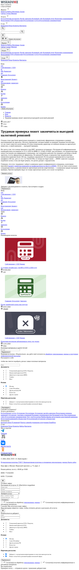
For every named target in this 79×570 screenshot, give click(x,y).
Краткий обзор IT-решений (10, 422)
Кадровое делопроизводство (42, 415)
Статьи (8, 13)
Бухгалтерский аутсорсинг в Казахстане (41, 419)
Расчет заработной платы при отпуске (14, 304)
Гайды (3, 13)
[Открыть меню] (4, 38)
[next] (6, 407)
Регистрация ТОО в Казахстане (12, 20)
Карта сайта (72, 462)
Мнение (14, 13)
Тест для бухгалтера (34, 417)
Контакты (23, 26)
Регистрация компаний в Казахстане (14, 419)
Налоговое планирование (64, 19)
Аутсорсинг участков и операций (20, 415)
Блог (6, 114)
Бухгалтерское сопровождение (50, 20)
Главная (7, 112)
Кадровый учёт (37, 19)
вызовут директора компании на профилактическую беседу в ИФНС (32, 166)
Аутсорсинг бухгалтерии (25, 413)
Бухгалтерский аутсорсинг (10, 19)
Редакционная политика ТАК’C (12, 462)
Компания (4, 26)
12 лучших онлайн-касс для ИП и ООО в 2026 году (19, 268)
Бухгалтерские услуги (31, 20)
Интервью (16, 12)
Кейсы (9, 12)
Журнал (4, 43)
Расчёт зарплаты (26, 19)
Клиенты (16, 26)
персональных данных (32, 502)
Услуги (4, 50)
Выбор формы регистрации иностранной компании (59, 417)
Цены (10, 26)
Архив (22, 12)
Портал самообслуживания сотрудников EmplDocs (38, 422)
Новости (4, 12)
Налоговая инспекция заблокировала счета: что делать (20, 341)
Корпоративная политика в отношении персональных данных (46, 462)
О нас (4, 58)
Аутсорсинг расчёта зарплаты (45, 413)
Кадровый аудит (49, 19)
